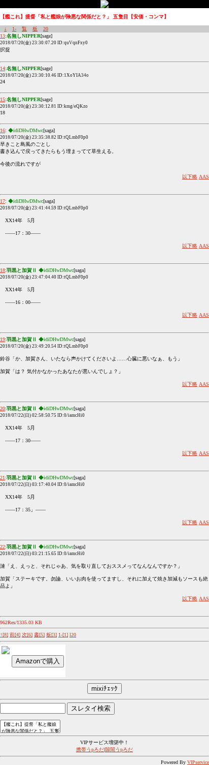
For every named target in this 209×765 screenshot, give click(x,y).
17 (2, 201)
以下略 (189, 176)
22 (2, 546)
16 (2, 130)
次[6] (27, 634)
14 (2, 68)
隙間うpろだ (119, 749)
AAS (204, 176)
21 (2, 477)
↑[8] (4, 634)
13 (2, 36)
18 (2, 270)
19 (2, 339)
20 (45, 29)
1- (14, 29)
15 (2, 99)
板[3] (51, 634)
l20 (72, 634)
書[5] (39, 634)
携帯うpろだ (90, 749)
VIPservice (198, 762)
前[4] (15, 634)
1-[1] (63, 634)
